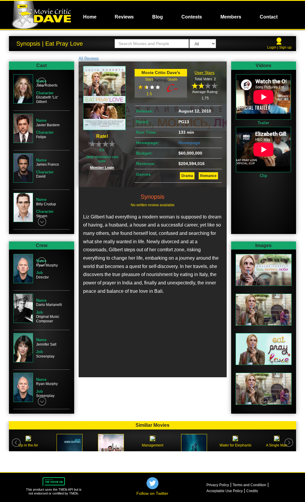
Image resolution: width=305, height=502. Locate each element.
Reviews (124, 16)
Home (90, 16)
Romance (208, 176)
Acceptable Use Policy (224, 491)
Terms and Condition (249, 485)
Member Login (102, 168)
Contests (191, 16)
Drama (187, 176)
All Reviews (89, 58)
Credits (252, 491)
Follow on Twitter (152, 493)
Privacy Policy (217, 485)
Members (230, 16)
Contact (269, 16)
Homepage (189, 142)
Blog (157, 16)
